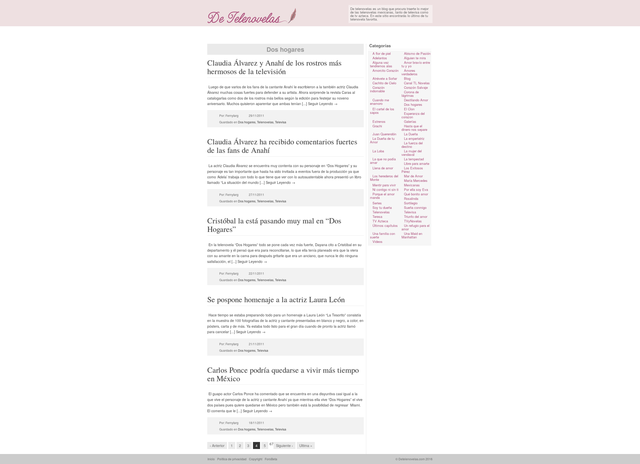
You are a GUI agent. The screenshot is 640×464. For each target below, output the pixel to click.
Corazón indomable (377, 89)
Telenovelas (265, 122)
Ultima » (305, 445)
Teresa (377, 216)
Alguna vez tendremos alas (381, 64)
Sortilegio (411, 203)
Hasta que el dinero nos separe (414, 128)
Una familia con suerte (382, 235)
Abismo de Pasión (417, 53)
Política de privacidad (231, 459)
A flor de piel (381, 53)
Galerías (410, 121)
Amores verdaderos (410, 72)
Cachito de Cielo (384, 83)
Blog (407, 78)
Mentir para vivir (384, 185)
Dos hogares (247, 122)
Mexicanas (412, 185)
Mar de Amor (413, 176)
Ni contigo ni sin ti (385, 189)
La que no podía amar (383, 161)
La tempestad (414, 159)
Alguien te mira (415, 58)
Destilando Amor (416, 100)
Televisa (280, 122)
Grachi (377, 126)
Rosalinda (411, 198)
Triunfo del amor (415, 216)
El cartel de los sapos (382, 111)
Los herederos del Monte (384, 178)
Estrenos (379, 121)
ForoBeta (271, 459)
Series (377, 203)
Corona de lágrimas (410, 94)
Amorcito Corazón (385, 70)
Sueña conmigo (415, 207)
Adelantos (379, 58)
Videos (377, 241)
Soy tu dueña (382, 207)
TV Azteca (380, 221)
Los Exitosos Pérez (412, 170)
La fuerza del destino (412, 145)
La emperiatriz (414, 138)
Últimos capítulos (385, 225)
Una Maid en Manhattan (412, 235)
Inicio (211, 459)
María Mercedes (416, 180)
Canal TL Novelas (417, 83)
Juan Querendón (384, 134)
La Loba (378, 151)
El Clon (409, 109)
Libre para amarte (416, 163)
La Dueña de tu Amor (382, 140)
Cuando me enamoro (379, 102)
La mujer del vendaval (412, 153)
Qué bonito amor (416, 194)
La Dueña (411, 134)
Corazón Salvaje (416, 87)
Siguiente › (284, 445)
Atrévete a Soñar (384, 78)
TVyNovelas (413, 221)
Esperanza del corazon (413, 115)
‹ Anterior (217, 445)
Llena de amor (382, 168)
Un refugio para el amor (416, 227)
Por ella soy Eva (416, 189)
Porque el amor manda (382, 196)
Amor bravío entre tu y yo (416, 64)
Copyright (255, 459)
